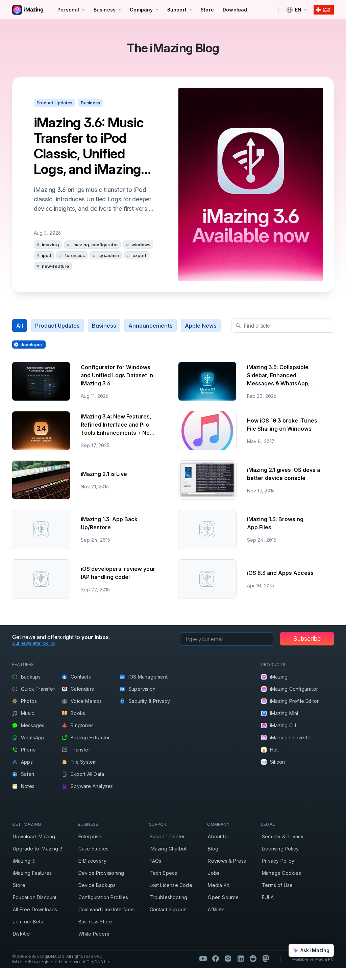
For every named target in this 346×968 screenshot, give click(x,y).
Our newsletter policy (33, 643)
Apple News (201, 325)
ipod (46, 255)
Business (104, 325)
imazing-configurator (95, 244)
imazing (50, 244)
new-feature (55, 266)
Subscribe (307, 638)
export (139, 255)
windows (141, 244)
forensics (75, 255)
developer (31, 344)
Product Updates (57, 325)
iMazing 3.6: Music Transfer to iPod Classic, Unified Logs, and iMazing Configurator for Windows (89, 146)
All (19, 325)
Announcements (150, 325)
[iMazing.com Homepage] (27, 9)
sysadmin (108, 255)
